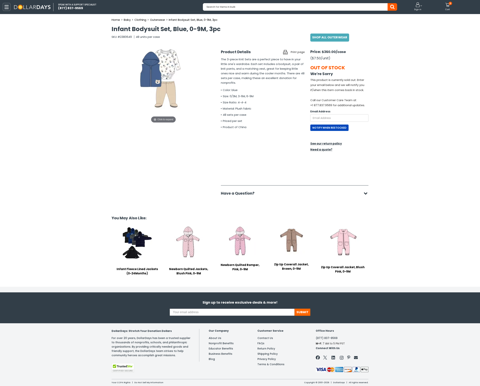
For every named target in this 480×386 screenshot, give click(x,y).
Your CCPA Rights (121, 382)
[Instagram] (341, 358)
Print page (298, 52)
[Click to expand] (163, 86)
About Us (215, 338)
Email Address (320, 111)
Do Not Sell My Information (148, 382)
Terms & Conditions (270, 364)
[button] (417, 6)
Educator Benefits (221, 348)
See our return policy (326, 144)
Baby (127, 20)
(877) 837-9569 (327, 338)
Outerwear (157, 20)
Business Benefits (220, 354)
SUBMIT (302, 312)
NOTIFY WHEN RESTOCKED (329, 128)
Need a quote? (321, 150)
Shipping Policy (267, 354)
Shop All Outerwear (329, 37)
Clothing (140, 20)
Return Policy (266, 348)
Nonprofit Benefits (221, 343)
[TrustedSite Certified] (123, 368)
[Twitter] (325, 358)
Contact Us (265, 338)
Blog (212, 359)
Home (116, 20)
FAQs (260, 343)
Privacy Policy (266, 359)
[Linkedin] (333, 357)
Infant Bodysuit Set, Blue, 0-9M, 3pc (193, 20)
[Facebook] (318, 358)
